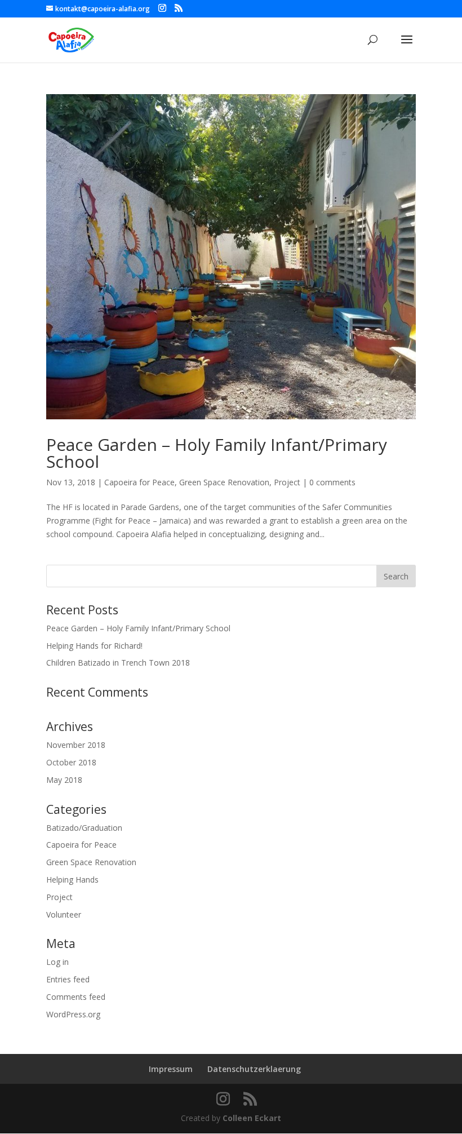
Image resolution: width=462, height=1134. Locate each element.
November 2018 (75, 744)
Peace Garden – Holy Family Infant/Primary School (216, 453)
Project (287, 482)
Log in (57, 961)
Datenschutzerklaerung (254, 1069)
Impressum (171, 1069)
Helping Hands (72, 879)
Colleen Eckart (252, 1118)
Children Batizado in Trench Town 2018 (118, 662)
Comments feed (75, 996)
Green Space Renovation (224, 482)
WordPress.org (73, 1014)
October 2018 (71, 762)
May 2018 (64, 779)
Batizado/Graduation (84, 827)
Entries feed (68, 979)
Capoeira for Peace (139, 482)
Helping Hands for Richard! (94, 645)
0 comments (332, 482)
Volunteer (63, 914)
